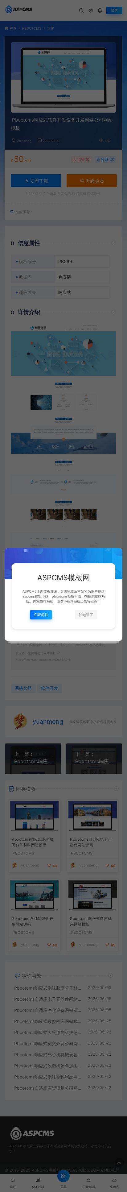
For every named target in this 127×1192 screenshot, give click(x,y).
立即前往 (41, 614)
